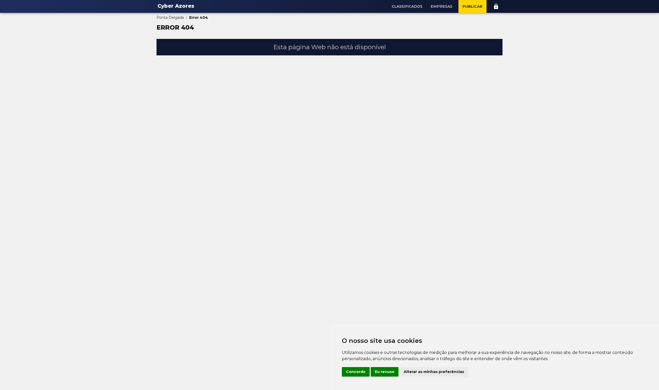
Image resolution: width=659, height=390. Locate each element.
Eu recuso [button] (384, 371)
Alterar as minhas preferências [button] (434, 371)
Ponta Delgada (170, 17)
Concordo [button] (356, 371)
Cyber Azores (176, 6)
